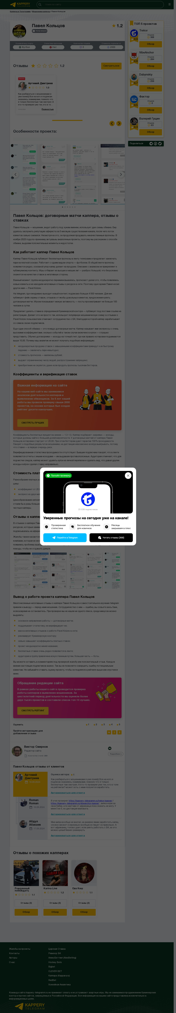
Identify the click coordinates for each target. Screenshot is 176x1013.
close (128, 475)
